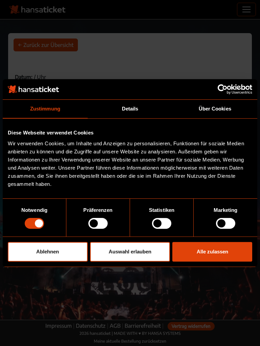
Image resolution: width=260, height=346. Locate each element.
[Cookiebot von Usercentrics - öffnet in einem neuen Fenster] (222, 89)
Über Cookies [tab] (215, 109)
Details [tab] (130, 109)
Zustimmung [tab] (45, 109)
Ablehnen (47, 251)
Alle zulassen (212, 251)
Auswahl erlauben (130, 251)
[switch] (98, 223)
